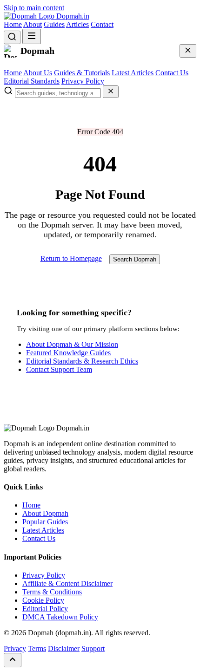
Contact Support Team (59, 369)
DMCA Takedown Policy (60, 617)
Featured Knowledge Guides (68, 353)
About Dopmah (45, 513)
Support (93, 648)
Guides (54, 24)
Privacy (15, 648)
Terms (37, 648)
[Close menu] (188, 51)
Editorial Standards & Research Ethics (82, 361)
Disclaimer (64, 648)
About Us (37, 73)
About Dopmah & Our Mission (72, 344)
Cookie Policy (43, 600)
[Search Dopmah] (12, 37)
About (32, 24)
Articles (77, 24)
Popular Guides (45, 522)
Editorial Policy (45, 608)
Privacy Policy (82, 81)
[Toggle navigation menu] (31, 36)
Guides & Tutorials (82, 73)
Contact (102, 24)
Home (13, 24)
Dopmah (71, 16)
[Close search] (111, 91)
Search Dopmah (134, 259)
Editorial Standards (32, 81)
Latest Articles (132, 73)
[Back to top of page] (12, 660)
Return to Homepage (71, 258)
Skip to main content (34, 8)
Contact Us (171, 73)
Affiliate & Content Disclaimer (67, 583)
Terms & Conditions (52, 592)
